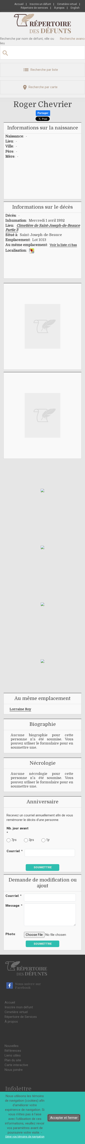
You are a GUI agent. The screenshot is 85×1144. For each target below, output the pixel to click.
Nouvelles (12, 1046)
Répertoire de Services (21, 1017)
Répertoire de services (34, 7)
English (75, 7)
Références (13, 1051)
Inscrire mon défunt (19, 1007)
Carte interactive (16, 1065)
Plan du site (13, 1060)
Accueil (19, 4)
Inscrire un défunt (40, 4)
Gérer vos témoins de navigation (24, 1136)
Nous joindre (14, 1070)
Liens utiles (13, 1055)
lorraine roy (20, 709)
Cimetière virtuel (67, 4)
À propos (59, 7)
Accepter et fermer (64, 1118)
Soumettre (43, 867)
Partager (42, 113)
